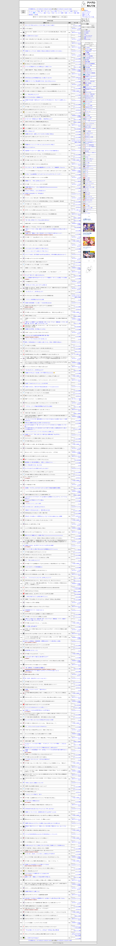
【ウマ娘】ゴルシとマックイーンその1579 (34, 681)
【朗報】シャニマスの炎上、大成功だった (34, 267)
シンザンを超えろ (28, 28)
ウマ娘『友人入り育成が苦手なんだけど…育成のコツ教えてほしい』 (39, 729)
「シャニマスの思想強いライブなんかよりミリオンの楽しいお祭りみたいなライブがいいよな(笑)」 (46, 170)
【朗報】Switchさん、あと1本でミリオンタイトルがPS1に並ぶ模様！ (39, 545)
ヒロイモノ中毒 (88, 65)
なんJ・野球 (54, 11)
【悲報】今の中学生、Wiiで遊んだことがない (35, 329)
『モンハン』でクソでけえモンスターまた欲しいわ (36, 338)
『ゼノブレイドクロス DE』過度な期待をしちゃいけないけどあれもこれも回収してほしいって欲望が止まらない (46, 420)
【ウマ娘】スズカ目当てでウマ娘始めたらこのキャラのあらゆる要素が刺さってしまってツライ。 (46, 91)
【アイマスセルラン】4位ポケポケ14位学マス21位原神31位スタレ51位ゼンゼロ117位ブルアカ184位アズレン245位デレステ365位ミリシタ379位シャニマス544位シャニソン (46, 363)
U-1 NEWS (86, 33)
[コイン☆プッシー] (89, 236)
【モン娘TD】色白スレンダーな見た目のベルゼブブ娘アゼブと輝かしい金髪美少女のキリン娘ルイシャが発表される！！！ (46, 428)
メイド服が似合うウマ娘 (30, 484)
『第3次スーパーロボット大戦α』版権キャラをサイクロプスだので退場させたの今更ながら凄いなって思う (46, 229)
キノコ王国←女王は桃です (31, 626)
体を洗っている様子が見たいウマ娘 (32, 524)
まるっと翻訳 (87, 162)
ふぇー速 (86, 172)
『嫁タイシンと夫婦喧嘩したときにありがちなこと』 (36, 570)
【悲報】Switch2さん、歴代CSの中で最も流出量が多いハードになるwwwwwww (42, 386)
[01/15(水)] (44, 9)
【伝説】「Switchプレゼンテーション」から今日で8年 (36, 383)
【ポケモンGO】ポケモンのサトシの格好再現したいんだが (37, 73)
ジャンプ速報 (87, 205)
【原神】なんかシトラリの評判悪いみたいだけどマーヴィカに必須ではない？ (41, 915)
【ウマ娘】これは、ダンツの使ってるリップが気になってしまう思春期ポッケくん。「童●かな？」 (46, 763)
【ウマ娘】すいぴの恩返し (30, 345)
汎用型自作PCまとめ (88, 107)
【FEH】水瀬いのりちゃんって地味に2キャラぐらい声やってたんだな (40, 140)
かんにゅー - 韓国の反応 (90, 94)
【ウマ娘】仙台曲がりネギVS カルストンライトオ (35, 552)
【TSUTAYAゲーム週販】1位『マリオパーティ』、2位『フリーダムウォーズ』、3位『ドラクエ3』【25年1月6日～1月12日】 (46, 326)
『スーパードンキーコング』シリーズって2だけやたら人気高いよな (39, 431)
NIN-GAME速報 (77, 227)
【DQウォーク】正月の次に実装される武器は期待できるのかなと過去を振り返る (42, 587)
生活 (53, 13)
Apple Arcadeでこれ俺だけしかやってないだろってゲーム (37, 136)
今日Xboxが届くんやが (30, 308)
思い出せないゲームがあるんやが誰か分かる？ (35, 63)
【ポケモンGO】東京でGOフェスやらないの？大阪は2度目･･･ (38, 47)
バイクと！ (87, 174)
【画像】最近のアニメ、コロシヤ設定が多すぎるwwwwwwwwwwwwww (41, 187)
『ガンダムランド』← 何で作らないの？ (34, 370)
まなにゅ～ (87, 203)
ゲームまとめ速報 (77, 58)
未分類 (36, 14)
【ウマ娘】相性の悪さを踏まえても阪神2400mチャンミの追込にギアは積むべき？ (42, 376)
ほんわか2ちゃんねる (88, 160)
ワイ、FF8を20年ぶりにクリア (32, 94)
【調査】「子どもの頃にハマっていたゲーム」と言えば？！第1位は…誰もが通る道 (42, 599)
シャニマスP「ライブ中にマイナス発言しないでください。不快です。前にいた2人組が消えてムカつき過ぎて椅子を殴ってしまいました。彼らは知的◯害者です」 (46, 115)
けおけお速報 (78, 131)
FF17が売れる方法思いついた (31, 687)
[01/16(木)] (39, 9)
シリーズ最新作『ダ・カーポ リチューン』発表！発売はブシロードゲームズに (42, 128)
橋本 (85, 38)
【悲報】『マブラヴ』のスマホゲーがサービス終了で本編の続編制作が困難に (43, 487)
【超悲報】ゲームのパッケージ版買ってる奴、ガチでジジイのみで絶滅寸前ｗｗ (42, 150)
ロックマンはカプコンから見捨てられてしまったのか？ (37, 468)
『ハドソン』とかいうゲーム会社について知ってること (37, 251)
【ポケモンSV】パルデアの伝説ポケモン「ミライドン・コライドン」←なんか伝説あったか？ (45, 532)
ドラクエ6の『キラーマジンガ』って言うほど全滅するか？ (37, 759)
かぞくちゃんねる (88, 101)
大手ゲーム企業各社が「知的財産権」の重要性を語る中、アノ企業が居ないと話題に (43, 641)
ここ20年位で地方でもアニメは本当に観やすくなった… (37, 596)
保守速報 (87, 59)
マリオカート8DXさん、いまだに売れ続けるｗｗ (35, 190)
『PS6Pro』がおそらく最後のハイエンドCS (34, 782)
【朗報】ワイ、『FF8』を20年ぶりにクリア (35, 180)
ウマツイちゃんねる (77, 61)
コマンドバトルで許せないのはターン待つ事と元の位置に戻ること (39, 348)
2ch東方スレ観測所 (77, 122)
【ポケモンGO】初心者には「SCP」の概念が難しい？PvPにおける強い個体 (41, 737)
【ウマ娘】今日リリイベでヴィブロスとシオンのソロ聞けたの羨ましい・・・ (41, 868)
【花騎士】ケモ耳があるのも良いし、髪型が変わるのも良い (37, 510)
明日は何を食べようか (89, 97)
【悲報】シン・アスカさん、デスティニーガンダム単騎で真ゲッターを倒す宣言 (42, 226)
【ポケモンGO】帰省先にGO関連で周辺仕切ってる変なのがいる (38, 804)
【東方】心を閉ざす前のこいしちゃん (33, 217)
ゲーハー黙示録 (78, 181)
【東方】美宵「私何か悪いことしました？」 (34, 412)
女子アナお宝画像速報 (90, 63)
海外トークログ (88, 119)
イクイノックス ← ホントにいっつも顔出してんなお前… (37, 245)
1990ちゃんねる (77, 351)
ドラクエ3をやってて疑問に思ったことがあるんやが (37, 873)
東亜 (71, 11)
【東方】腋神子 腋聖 (29, 741)
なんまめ (86, 170)
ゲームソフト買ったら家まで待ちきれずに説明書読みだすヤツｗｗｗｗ (41, 549)
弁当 (85, 34)
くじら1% (85, 243)
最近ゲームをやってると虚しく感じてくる (34, 395)
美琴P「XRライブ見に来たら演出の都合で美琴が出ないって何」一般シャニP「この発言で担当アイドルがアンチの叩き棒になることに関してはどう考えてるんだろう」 (46, 884)
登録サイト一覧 (85, 14)
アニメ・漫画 (43, 13)
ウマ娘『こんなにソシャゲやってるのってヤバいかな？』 (37, 332)
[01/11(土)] (64, 9)
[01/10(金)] (69, 9)
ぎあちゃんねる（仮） (88, 196)
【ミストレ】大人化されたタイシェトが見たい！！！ (36, 707)
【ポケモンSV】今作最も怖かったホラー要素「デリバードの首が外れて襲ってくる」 (43, 574)
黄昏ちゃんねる (87, 192)
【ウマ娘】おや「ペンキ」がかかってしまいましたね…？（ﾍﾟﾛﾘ (38, 520)
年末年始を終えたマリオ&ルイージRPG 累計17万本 (36, 512)
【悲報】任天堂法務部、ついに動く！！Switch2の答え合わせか (38, 302)
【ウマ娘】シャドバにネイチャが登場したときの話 (36, 616)
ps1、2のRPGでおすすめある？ (32, 937)
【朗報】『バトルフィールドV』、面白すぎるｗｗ (35, 689)
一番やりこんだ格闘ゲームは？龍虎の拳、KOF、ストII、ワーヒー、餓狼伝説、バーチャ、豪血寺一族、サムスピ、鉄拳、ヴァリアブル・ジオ (46, 322)
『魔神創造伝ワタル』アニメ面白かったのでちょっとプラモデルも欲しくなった (42, 670)
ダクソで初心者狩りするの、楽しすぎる (33, 465)
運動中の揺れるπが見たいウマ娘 (32, 674)
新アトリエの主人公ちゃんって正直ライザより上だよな (37, 459)
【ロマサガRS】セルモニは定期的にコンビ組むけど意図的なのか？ (39, 613)
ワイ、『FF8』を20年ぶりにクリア (32, 560)
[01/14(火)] (49, 9)
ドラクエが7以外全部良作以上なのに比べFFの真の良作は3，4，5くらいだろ (41, 834)
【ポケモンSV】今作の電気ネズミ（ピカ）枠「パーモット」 (38, 409)
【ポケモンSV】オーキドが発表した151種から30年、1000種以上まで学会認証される (43, 880)
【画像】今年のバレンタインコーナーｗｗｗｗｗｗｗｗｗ (37, 351)
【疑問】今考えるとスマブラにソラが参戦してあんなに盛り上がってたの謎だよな (42, 823)
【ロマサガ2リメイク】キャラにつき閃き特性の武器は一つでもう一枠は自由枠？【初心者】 (44, 201)
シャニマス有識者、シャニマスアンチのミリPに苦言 (36, 922)
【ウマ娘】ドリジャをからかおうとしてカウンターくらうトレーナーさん (40, 106)
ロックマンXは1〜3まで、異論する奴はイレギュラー (36, 261)
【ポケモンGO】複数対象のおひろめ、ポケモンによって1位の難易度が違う (41, 214)
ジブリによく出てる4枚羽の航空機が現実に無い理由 (37, 335)
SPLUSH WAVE (86, 229)
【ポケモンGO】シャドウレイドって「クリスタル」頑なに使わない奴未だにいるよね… (43, 697)
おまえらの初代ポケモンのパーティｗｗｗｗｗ (35, 109)
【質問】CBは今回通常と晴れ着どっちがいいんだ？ (36, 786)
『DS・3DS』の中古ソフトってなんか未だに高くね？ (37, 220)
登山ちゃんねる (87, 39)
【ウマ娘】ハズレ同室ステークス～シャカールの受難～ (37, 177)
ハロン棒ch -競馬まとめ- (89, 158)
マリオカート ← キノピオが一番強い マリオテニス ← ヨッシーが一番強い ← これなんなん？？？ (45, 744)
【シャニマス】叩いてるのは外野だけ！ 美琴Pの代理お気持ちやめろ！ (40, 701)
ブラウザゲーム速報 (77, 25)
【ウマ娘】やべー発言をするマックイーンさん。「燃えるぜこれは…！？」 (41, 723)
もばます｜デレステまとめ (89, 183)
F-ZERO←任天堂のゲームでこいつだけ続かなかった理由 (37, 557)
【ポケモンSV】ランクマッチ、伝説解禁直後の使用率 (36, 894)
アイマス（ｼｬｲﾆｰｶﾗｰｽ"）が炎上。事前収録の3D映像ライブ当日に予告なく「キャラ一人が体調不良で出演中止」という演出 (46, 771)
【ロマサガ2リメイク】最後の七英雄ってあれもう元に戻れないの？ (39, 438)
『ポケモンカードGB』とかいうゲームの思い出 (36, 285)
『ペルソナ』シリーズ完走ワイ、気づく (33, 794)
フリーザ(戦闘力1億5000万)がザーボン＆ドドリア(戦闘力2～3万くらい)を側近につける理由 (46, 277)
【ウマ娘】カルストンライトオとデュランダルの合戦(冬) (37, 392)
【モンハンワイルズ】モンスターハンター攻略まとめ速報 (76, 934)
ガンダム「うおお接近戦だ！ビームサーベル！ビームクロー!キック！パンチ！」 (43, 174)
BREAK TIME (87, 194)
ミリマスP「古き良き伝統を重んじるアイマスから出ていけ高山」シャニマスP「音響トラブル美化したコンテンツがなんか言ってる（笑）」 (46, 637)
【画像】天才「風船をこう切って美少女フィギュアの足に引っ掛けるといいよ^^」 (44, 233)
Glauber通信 (87, 79)
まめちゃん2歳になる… (30, 55)
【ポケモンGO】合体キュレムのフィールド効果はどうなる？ (38, 125)
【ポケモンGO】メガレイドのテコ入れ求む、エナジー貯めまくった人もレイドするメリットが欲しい (46, 779)
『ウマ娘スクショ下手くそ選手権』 (32, 602)
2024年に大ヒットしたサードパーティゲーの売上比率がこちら (38, 104)
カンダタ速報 (78, 81)
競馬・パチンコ (68, 13)
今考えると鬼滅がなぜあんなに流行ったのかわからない (38, 422)
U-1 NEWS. (86, 32)
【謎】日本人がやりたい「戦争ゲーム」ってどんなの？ (37, 908)
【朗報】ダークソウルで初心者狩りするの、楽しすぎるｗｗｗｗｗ (40, 81)
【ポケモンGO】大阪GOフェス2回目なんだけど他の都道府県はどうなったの (41, 767)
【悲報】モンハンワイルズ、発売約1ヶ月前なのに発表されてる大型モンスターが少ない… (44, 51)
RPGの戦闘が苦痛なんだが (30, 791)
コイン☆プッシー (87, 242)
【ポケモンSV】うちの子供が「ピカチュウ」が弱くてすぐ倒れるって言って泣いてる (43, 633)
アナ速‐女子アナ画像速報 (90, 72)
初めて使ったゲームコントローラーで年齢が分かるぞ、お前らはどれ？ (41, 747)
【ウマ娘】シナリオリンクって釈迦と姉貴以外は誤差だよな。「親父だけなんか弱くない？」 (45, 312)
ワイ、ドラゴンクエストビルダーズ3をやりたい (36, 726)
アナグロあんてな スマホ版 (88, 16)
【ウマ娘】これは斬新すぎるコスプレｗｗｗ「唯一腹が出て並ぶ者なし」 (40, 797)
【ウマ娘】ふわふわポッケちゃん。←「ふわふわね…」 (37, 623)
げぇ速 (79, 36)
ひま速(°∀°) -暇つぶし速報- (89, 187)
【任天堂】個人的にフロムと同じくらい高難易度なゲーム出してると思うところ (42, 354)
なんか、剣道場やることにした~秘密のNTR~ (88, 257)
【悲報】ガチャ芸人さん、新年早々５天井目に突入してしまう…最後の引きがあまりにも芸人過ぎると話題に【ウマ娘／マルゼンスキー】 (46, 288)
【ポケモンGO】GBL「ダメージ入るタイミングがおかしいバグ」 (39, 43)
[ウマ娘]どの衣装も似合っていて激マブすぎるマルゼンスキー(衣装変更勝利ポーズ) (42, 84)
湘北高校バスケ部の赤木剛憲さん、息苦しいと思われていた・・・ (40, 462)
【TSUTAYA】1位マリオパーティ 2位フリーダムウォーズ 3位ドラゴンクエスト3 (42, 580)
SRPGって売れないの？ (30, 131)
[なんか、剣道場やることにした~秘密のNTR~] (89, 250)
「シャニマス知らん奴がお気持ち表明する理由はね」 (36, 491)
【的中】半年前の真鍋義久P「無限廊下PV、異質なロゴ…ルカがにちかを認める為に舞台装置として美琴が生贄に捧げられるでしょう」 (46, 416)
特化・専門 (40, 11)
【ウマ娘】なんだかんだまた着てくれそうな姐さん (36, 757)
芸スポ (75, 11)
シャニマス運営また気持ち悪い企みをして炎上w (35, 528)
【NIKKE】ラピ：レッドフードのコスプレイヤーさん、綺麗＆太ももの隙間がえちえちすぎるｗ (45, 58)
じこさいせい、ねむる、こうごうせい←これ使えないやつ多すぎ (40, 853)
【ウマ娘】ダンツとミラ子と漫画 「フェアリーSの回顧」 (37, 264)
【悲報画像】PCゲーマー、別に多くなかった (34, 610)
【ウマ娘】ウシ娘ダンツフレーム (32, 788)
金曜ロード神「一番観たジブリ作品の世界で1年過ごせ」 (38, 876)
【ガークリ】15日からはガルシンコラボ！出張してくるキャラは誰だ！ (40, 25)
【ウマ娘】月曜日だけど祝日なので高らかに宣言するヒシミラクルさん (40, 474)
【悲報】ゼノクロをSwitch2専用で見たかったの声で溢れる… (38, 710)
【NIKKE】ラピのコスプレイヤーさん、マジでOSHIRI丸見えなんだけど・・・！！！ (43, 154)
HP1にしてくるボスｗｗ (30, 147)
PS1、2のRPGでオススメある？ (31, 35)
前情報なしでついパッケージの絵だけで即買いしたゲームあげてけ (39, 471)
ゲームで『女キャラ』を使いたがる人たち (34, 275)
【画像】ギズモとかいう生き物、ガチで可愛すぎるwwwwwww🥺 (40, 372)
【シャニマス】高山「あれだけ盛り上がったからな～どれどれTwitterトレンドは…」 (43, 857)
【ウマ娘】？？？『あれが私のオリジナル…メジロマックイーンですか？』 (41, 237)
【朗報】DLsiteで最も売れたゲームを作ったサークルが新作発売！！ (39, 305)
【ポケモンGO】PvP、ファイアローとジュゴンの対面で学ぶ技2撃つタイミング (42, 918)
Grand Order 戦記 (87, 228)
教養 (62, 13)
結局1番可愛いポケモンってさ (31, 650)
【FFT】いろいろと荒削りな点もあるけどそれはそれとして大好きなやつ (40, 210)
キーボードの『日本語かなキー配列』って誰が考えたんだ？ (39, 119)
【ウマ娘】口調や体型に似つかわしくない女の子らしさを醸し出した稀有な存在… (42, 815)
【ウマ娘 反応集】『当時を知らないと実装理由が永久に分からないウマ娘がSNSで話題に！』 (45, 448)
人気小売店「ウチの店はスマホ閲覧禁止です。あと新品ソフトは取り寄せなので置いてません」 (45, 898)
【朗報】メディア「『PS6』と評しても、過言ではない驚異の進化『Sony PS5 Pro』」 (43, 434)
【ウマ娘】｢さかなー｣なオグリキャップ (33, 61)
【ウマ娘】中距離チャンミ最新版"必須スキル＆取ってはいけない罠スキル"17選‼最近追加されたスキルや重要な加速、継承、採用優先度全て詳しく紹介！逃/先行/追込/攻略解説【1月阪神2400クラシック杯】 (46, 542)
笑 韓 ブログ (88, 111)
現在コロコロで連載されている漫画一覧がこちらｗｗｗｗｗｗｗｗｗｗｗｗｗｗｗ (44, 535)
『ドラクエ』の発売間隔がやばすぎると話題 (34, 299)
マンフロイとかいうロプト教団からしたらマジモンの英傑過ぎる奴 (39, 295)
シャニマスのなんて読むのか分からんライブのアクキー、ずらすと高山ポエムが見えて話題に (45, 660)
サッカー (61, 11)
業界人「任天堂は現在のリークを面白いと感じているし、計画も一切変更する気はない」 (44, 342)
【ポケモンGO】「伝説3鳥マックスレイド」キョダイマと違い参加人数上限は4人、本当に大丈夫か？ (45, 32)
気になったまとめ (77, 580)
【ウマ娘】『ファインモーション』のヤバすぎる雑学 (36, 184)
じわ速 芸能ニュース (89, 58)
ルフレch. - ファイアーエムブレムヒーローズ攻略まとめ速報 (76, 141)
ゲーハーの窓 (78, 64)
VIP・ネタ (47, 11)
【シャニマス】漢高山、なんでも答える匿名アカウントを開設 (38, 733)
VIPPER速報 (87, 67)
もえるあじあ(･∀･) (88, 125)
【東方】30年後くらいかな (30, 315)
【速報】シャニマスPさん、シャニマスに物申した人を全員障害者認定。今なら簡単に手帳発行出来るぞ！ (46, 319)
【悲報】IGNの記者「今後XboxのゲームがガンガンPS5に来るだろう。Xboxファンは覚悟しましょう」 (46, 100)
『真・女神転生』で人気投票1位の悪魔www (35, 667)
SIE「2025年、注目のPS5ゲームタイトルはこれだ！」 (36, 678)
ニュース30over (87, 155)
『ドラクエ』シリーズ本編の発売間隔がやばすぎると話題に (39, 406)
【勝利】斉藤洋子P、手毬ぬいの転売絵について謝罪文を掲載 (38, 69)
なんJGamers (78, 207)
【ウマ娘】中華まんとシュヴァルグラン (33, 441)
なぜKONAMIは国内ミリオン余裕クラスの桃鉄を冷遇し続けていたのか (40, 390)
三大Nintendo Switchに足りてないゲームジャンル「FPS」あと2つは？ (39, 808)
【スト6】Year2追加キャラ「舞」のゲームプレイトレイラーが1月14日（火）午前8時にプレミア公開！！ (45, 425)
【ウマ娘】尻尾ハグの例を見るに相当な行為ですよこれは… (37, 830)
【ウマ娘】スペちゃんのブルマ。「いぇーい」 (35, 653)
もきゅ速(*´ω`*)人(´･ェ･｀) (89, 209)
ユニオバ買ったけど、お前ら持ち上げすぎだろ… (35, 506)
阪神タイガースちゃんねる (89, 198)
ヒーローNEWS (87, 213)
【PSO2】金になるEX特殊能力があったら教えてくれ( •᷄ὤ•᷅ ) (38, 77)
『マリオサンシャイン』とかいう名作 (33, 503)
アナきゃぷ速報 (88, 49)
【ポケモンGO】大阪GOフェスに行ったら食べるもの (36, 456)
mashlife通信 (87, 74)
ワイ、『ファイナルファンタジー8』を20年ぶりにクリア (38, 577)
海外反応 (31, 14)
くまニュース (87, 138)
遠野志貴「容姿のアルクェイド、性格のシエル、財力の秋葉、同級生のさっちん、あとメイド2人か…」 (45, 827)
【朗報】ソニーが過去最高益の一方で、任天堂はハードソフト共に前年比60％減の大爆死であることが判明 (46, 750)
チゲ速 (79, 426)
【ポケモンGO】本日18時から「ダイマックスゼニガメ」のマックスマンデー (41, 380)
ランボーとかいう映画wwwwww (32, 800)
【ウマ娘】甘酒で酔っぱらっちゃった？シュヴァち (36, 156)
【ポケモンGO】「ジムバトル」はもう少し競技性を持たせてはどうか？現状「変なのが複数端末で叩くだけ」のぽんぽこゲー (46, 775)
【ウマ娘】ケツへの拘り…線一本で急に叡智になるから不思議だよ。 (39, 444)
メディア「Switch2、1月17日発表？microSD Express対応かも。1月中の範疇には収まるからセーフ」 (46, 254)
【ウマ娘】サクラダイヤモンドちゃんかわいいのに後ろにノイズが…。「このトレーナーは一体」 (46, 912)
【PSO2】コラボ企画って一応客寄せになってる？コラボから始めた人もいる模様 (43, 516)
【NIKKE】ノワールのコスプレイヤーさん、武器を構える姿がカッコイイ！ (41, 684)
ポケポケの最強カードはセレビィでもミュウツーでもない (37, 606)
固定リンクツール (86, 15)
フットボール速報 (88, 105)
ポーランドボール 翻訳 (88, 207)
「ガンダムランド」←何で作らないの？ (34, 291)
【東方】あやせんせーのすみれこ (32, 591)
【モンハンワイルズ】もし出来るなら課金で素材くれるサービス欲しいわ (40, 934)
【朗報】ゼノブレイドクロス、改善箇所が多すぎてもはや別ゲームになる (40, 812)
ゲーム (36, 13)
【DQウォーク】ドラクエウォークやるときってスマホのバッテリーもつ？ (41, 926)
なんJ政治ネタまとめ (89, 133)
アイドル (31, 13)
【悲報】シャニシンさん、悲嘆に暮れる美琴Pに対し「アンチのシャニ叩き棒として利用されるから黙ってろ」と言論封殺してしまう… (46, 584)
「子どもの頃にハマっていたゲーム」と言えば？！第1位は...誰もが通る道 (42, 930)
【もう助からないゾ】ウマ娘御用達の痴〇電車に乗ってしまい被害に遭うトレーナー (43, 902)
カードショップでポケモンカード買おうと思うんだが (36, 366)
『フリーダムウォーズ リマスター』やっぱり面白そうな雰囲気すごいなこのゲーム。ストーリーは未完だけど (46, 497)
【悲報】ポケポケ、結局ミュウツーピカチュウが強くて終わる (39, 134)
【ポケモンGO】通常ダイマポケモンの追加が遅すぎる (36, 164)
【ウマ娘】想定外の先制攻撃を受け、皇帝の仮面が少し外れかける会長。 (40, 717)
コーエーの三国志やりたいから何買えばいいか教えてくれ (38, 66)
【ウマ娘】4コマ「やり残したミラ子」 (33, 204)
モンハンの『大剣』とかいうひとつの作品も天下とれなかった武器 (39, 719)
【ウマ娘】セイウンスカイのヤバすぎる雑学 (34, 258)
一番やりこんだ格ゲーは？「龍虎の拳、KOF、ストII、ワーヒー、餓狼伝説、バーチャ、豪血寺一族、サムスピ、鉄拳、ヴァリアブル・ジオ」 (45, 619)
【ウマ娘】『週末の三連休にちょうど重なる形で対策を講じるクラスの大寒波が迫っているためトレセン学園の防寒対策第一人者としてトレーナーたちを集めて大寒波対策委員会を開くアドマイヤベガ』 (46, 358)
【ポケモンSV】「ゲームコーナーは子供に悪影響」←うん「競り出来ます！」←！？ (43, 271)
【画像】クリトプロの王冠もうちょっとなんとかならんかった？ (38, 754)
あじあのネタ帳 (88, 69)
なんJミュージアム (88, 99)
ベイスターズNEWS (88, 181)
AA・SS (57, 13)
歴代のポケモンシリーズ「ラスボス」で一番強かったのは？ (37, 819)
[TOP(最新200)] (31, 9)
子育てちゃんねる (88, 185)
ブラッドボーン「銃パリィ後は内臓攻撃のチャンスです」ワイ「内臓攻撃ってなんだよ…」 (46, 167)
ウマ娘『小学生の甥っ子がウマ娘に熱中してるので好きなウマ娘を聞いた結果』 (42, 39)
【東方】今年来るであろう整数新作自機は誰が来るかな (37, 121)
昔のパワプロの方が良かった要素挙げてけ (34, 97)
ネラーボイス (87, 103)
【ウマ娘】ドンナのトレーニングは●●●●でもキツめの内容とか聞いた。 (40, 480)
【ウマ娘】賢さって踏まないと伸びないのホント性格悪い (37, 848)
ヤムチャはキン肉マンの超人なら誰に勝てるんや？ (36, 656)
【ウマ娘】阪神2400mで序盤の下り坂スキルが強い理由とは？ (38, 241)
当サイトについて (86, 13)
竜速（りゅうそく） (88, 36)
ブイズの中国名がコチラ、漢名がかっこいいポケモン (36, 842)
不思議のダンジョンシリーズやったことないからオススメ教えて (40, 144)
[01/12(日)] (59, 9)
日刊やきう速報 (87, 149)
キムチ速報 (87, 54)
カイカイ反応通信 (89, 56)
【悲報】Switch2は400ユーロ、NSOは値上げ (34, 193)
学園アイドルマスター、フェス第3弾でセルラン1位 (36, 398)
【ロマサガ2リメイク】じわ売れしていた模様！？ (35, 87)
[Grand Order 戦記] (89, 222)
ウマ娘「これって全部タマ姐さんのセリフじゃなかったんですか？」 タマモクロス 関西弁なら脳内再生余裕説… (46, 629)
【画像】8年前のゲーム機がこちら (32, 891)
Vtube (49, 13)
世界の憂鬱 (87, 61)
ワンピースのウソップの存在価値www (33, 566)
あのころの (87, 164)
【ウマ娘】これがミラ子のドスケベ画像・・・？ (35, 160)
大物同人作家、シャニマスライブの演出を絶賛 (35, 223)
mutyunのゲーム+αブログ (89, 168)
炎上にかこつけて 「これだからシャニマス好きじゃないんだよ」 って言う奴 (41, 452)
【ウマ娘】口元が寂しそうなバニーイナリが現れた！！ (37, 838)
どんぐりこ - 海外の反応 (90, 81)
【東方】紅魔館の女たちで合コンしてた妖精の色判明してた (37, 494)
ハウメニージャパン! (88, 140)
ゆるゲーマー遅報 (77, 67)
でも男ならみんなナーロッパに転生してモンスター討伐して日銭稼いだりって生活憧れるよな (45, 845)
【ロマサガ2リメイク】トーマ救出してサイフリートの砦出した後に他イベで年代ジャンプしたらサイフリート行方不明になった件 (46, 714)
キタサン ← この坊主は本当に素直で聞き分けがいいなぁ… (37, 888)
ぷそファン (87, 113)
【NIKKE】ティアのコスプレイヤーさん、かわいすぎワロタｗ (38, 554)
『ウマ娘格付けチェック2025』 (31, 281)
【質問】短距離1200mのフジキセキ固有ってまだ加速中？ (37, 906)
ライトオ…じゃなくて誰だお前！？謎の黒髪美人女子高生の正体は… (39, 197)
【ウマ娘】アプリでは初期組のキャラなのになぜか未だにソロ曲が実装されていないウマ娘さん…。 (46, 563)
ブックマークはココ (86, 11)
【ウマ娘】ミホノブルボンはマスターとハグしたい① (36, 647)
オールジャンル (32, 11)
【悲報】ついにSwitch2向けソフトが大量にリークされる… (37, 864)
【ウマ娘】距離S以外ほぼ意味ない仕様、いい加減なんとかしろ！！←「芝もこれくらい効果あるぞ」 (45, 693)
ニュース (66, 11)
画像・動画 (76, 13)
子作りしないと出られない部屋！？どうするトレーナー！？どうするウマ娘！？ (42, 402)
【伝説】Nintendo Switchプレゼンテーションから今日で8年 (37, 644)
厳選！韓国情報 (88, 83)
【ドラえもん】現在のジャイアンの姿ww (34, 500)
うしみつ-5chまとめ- (88, 35)
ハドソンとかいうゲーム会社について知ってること (36, 112)
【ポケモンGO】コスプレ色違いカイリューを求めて (36, 664)
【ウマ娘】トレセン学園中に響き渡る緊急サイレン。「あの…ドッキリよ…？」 (42, 861)
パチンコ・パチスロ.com (89, 123)
